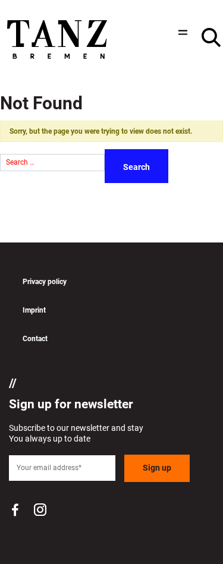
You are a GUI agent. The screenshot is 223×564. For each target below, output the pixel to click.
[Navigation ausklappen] (181, 32)
